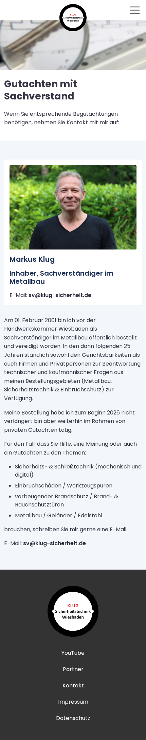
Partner (73, 669)
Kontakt (73, 685)
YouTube (73, 653)
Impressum (73, 702)
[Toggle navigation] (135, 10)
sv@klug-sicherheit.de (60, 295)
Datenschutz (73, 718)
